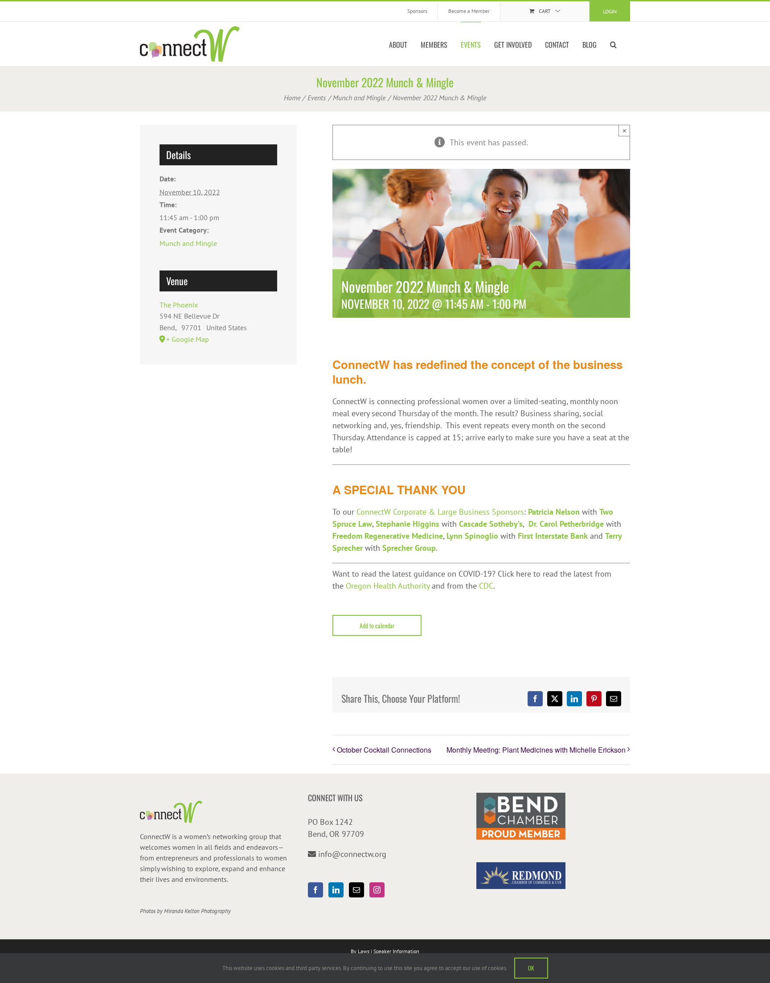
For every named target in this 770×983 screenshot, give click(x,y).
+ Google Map (187, 339)
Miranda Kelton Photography (197, 911)
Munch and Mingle (188, 243)
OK (531, 967)
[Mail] (356, 889)
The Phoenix (179, 304)
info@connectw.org (352, 854)
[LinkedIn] (336, 889)
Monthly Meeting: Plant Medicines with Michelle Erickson (536, 750)
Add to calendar (377, 625)
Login (610, 11)
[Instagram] (377, 889)
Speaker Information (396, 951)
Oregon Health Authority (388, 586)
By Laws (360, 951)
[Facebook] (315, 889)
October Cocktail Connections (384, 750)
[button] (613, 44)
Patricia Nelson (554, 512)
